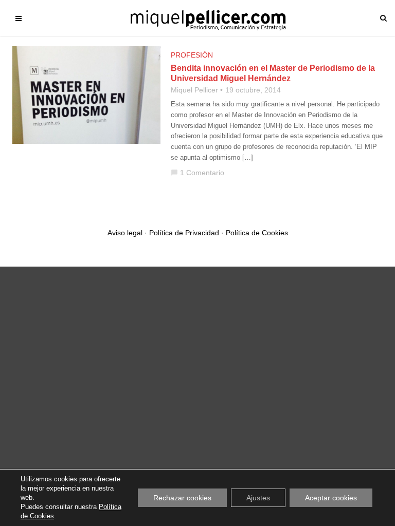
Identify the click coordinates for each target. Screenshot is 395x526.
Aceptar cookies (331, 498)
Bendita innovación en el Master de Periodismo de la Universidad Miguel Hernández (273, 73)
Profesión (192, 55)
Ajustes (258, 498)
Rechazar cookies (182, 498)
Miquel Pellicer (194, 89)
